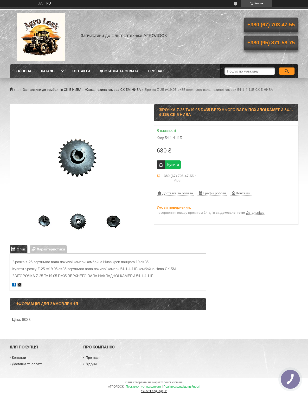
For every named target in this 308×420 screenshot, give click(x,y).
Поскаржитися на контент (143, 386)
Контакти (81, 71)
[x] (19, 285)
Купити (173, 165)
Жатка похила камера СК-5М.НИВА (113, 89)
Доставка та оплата (119, 71)
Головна (22, 71)
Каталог (49, 71)
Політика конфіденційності (181, 386)
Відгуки (91, 364)
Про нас (156, 71)
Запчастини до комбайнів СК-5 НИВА (52, 89)
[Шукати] (287, 71)
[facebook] (14, 285)
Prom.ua (177, 382)
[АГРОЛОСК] (41, 35)
